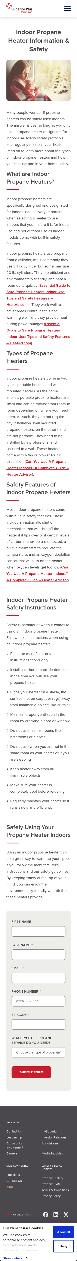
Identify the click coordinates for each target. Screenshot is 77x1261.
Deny (63, 1246)
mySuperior (50, 1131)
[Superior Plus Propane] (19, 8)
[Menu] (67, 8)
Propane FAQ (51, 1184)
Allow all (63, 1232)
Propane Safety (52, 1178)
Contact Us (14, 1131)
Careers (11, 1153)
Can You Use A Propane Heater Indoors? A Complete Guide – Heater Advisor (37, 468)
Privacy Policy (51, 1196)
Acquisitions (50, 1143)
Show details (12, 1258)
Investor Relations (54, 1137)
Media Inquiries (52, 1153)
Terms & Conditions (55, 1190)
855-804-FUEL (21, 1215)
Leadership (14, 1137)
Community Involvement (14, 1145)
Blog (9, 1186)
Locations (13, 1174)
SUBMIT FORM (31, 1072)
